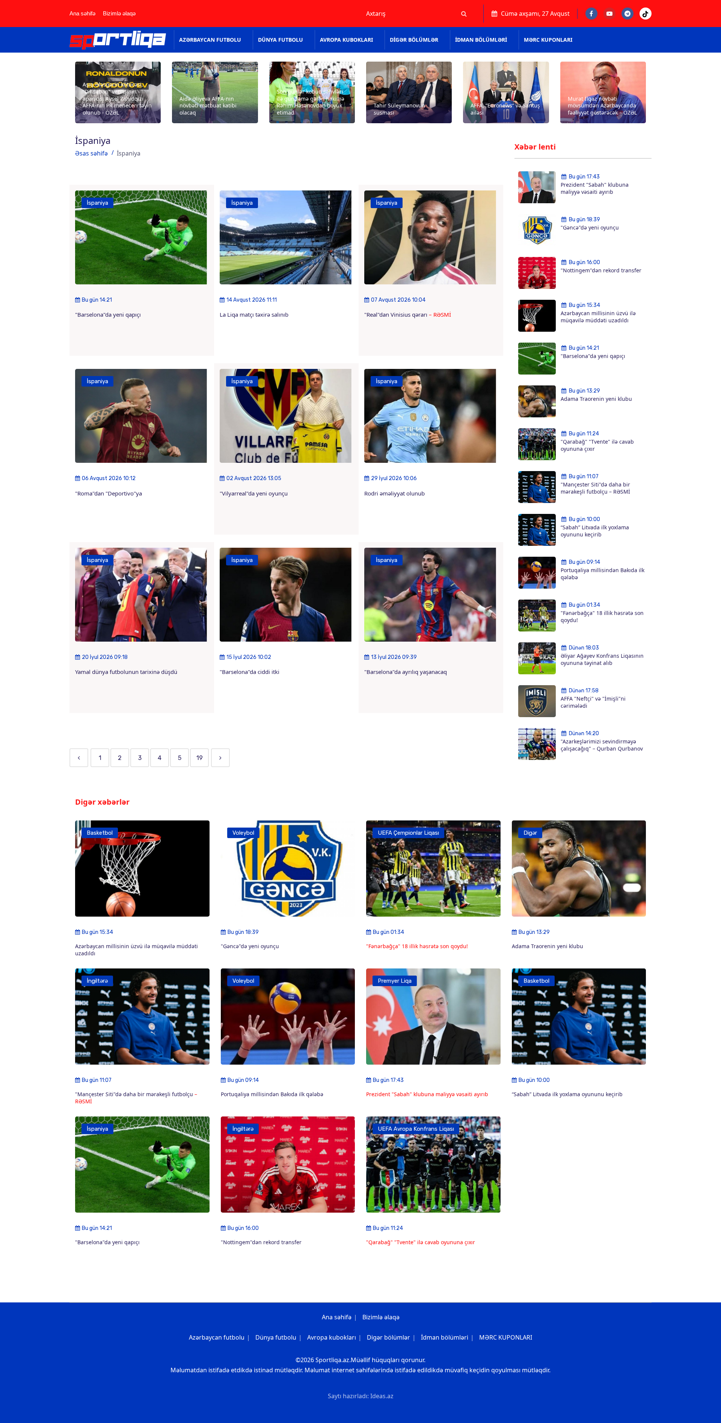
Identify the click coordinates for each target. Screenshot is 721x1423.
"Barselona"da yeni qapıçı (108, 314)
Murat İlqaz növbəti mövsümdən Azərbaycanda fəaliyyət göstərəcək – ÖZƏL (602, 105)
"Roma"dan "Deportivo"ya (108, 493)
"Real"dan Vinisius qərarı (396, 314)
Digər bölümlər (414, 39)
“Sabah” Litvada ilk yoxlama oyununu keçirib (595, 531)
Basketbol (100, 832)
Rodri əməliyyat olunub (394, 493)
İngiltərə (97, 980)
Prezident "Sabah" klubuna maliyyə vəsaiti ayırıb (595, 188)
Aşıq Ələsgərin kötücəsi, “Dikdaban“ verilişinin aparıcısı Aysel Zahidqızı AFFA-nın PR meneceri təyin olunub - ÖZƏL (117, 98)
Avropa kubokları (346, 39)
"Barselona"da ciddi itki (249, 671)
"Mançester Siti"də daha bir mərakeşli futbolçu (595, 488)
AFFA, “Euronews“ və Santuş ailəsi (505, 109)
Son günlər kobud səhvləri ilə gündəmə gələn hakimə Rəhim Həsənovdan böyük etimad (310, 102)
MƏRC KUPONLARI (548, 39)
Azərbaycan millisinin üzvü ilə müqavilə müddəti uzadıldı (598, 317)
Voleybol (243, 832)
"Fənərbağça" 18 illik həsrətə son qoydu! (602, 616)
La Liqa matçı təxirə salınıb (254, 314)
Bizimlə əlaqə (119, 13)
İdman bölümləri (481, 39)
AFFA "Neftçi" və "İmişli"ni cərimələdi (593, 702)
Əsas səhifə (91, 153)
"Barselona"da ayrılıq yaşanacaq (405, 671)
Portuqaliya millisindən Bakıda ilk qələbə (602, 573)
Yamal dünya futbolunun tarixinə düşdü (126, 671)
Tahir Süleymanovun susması (399, 109)
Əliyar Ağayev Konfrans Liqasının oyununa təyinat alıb (602, 659)
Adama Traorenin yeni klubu (596, 398)
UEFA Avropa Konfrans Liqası (416, 1128)
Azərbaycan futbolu (210, 39)
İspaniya (97, 202)
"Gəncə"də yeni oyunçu (590, 227)
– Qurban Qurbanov (618, 748)
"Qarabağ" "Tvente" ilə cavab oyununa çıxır (597, 445)
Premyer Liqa (395, 980)
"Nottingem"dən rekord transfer (601, 270)
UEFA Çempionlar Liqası (408, 832)
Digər (530, 832)
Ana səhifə (82, 13)
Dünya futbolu (280, 39)
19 (199, 757)
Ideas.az (382, 1396)
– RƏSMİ (440, 314)
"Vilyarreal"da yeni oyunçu (254, 493)
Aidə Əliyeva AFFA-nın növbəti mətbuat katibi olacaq (208, 105)
